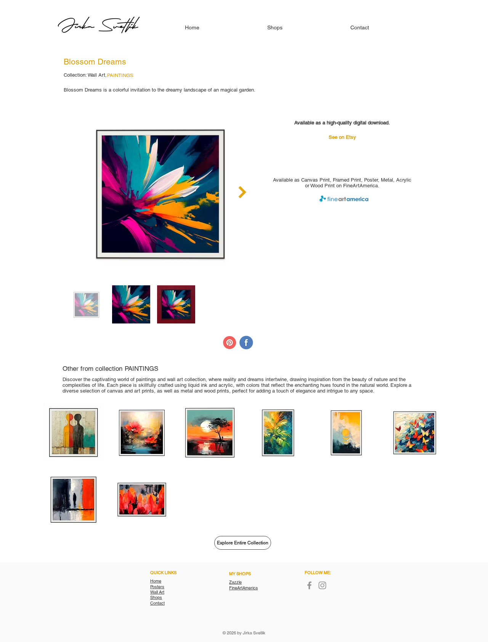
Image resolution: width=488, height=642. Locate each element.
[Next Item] (242, 192)
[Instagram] (322, 585)
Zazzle (235, 582)
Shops (156, 597)
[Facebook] (309, 585)
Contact (157, 603)
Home (155, 581)
